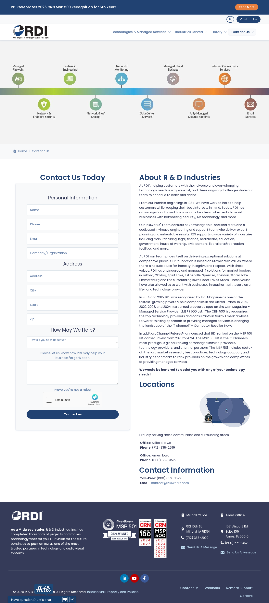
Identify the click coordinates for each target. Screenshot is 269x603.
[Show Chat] (65, 599)
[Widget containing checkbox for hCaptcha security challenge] (72, 399)
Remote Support (239, 588)
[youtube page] (134, 578)
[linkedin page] (124, 578)
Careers (246, 596)
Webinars (212, 588)
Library (217, 32)
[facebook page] (144, 578)
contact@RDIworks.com (170, 483)
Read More (246, 7)
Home (22, 151)
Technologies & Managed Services (138, 32)
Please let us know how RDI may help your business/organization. (72, 355)
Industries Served (189, 32)
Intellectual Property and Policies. (113, 592)
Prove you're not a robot (73, 389)
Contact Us (248, 19)
